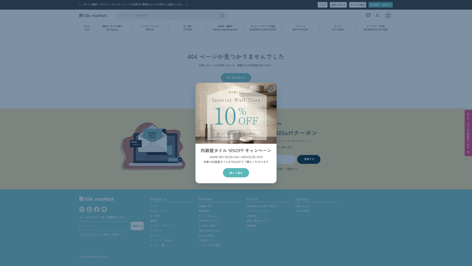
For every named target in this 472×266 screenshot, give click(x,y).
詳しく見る (236, 173)
